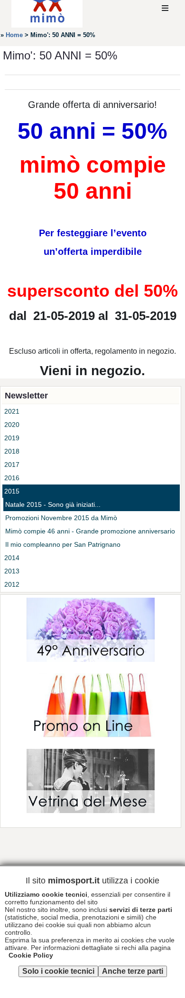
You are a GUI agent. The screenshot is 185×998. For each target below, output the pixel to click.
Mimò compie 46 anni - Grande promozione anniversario (90, 531)
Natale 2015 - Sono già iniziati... (53, 504)
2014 (11, 558)
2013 (11, 571)
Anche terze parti (132, 971)
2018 (11, 451)
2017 (11, 464)
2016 (11, 478)
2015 (11, 491)
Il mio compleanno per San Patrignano (62, 544)
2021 (11, 411)
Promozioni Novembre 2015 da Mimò (61, 518)
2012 (11, 584)
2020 (11, 424)
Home (14, 35)
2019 (11, 438)
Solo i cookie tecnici (58, 971)
